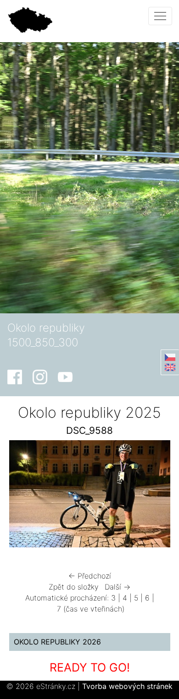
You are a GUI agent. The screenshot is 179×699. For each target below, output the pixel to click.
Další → (117, 586)
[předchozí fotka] (24, 496)
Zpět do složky (74, 586)
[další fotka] (155, 496)
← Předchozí (89, 575)
